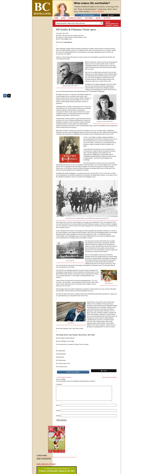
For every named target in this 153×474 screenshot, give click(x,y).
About (98, 18)
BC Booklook (42, 8)
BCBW (63, 18)
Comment (59, 384)
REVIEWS (107, 18)
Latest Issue (42, 455)
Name (58, 405)
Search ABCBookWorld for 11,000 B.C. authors (111, 23)
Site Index (89, 18)
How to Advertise (44, 459)
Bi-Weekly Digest (75, 18)
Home (56, 18)
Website (58, 416)
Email (58, 410)
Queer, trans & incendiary (109, 377)
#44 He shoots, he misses (64, 377)
